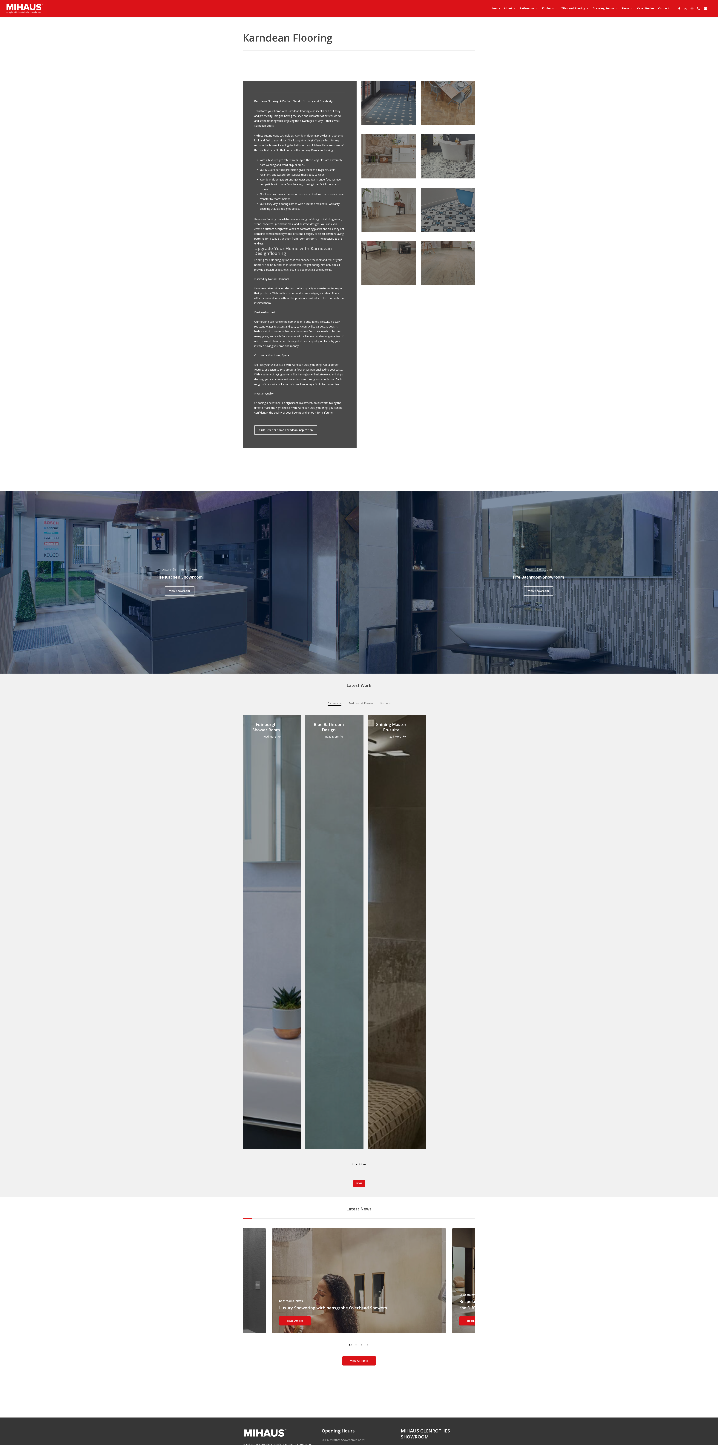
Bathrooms (334, 703)
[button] (285, 430)
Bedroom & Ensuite (361, 703)
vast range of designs (309, 219)
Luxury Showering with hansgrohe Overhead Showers (333, 1308)
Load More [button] (359, 1164)
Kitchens (385, 703)
